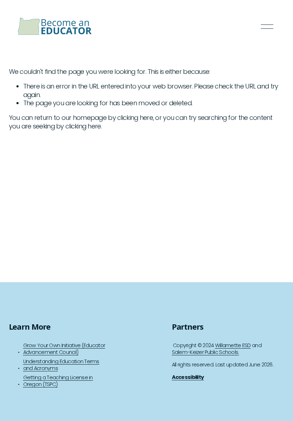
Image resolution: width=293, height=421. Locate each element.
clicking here (135, 117)
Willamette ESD (233, 345)
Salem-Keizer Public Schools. (205, 352)
